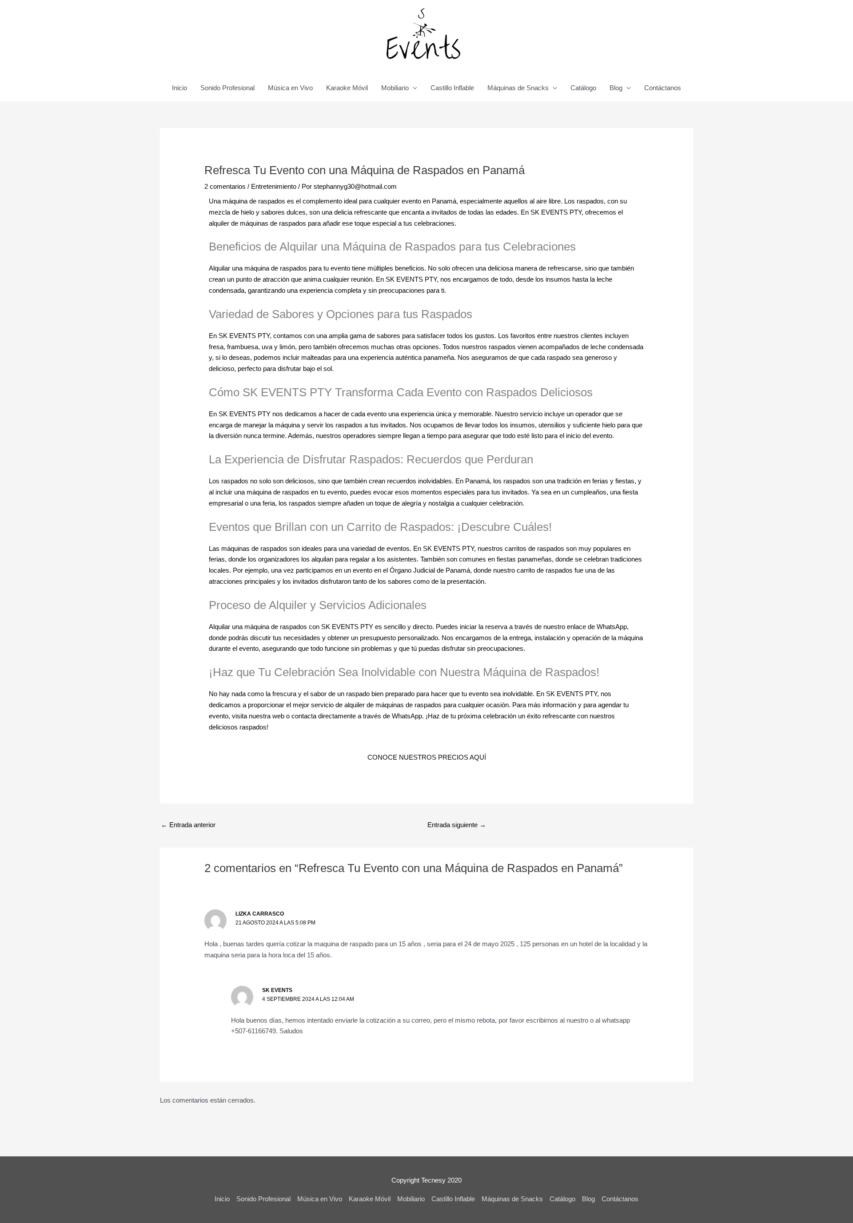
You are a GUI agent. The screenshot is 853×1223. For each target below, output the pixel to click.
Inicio (179, 88)
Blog (616, 88)
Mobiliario (395, 88)
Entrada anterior (188, 825)
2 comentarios (225, 186)
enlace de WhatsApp (597, 626)
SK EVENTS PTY (556, 212)
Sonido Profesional (227, 88)
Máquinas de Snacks (518, 88)
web (278, 716)
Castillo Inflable (452, 88)
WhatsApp (407, 716)
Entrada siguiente (456, 825)
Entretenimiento (273, 186)
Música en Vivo (290, 88)
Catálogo (583, 88)
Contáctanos (662, 88)
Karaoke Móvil (347, 88)
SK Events (277, 990)
